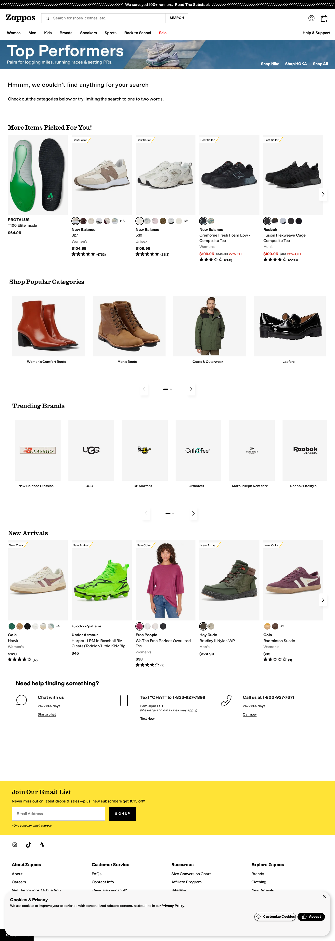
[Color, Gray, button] (283, 221)
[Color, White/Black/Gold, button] (27, 626)
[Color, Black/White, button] (299, 221)
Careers (19, 882)
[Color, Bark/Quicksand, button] (163, 221)
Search (177, 18)
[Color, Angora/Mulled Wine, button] (107, 221)
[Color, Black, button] (163, 626)
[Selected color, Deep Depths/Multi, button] (203, 626)
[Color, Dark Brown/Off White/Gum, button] (275, 626)
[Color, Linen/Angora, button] (91, 221)
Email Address (30, 813)
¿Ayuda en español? (109, 890)
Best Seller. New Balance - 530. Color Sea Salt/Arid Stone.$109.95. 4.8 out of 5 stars (165, 196)
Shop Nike (270, 63)
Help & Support (316, 32)
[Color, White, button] (147, 626)
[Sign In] (311, 18)
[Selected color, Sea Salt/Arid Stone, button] (139, 221)
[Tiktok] (28, 844)
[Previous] (144, 389)
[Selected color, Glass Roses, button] (139, 626)
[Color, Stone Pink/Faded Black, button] (155, 221)
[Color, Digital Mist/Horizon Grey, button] (99, 221)
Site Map (179, 890)
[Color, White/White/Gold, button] (35, 626)
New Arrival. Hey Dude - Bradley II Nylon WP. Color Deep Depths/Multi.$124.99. (229, 598)
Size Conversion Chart (191, 873)
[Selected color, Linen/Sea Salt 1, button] (75, 221)
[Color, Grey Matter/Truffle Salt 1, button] (179, 221)
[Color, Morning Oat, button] (155, 626)
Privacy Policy (172, 906)
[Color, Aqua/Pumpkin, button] (211, 221)
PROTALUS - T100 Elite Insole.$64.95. (38, 185)
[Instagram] (14, 844)
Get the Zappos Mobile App (36, 890)
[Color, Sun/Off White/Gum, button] (267, 626)
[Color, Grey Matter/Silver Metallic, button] (147, 221)
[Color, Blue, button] (291, 221)
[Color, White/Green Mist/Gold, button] (51, 626)
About (17, 873)
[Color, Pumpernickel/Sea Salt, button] (83, 221)
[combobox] (103, 18)
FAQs (97, 873)
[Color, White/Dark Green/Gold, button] (12, 626)
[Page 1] (165, 389)
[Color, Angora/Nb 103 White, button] (115, 221)
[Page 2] (171, 389)
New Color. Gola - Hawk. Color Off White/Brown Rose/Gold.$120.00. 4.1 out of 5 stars (38, 601)
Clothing (259, 882)
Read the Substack (192, 4)
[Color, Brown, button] (275, 221)
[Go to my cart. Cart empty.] (324, 18)
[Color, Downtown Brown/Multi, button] (211, 626)
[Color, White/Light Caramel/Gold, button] (20, 626)
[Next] (323, 194)
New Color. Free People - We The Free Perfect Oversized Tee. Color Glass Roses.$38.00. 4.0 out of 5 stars (165, 604)
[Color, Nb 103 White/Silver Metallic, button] (171, 221)
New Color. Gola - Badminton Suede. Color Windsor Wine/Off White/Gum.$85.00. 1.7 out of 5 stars (293, 601)
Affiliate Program (186, 882)
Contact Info (103, 882)
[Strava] (42, 844)
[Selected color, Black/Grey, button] (203, 221)
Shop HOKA (296, 63)
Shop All (320, 63)
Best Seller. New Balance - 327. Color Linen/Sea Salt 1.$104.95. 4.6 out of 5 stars (101, 196)
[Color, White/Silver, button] (43, 626)
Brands (257, 873)
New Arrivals (262, 890)
